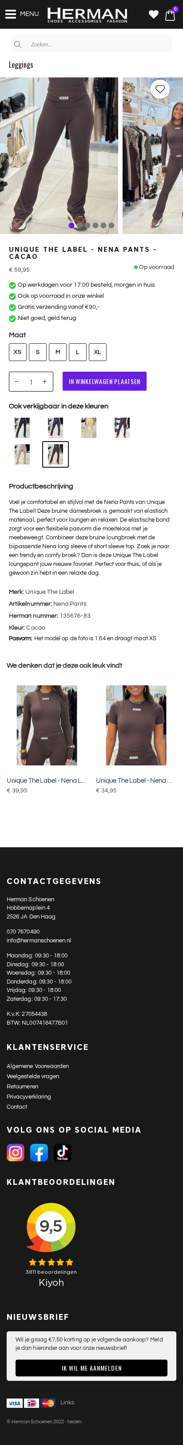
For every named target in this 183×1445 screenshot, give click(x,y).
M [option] (58, 352)
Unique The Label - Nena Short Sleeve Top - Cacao (136, 780)
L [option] (78, 352)
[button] (153, 15)
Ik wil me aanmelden (92, 1367)
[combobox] (91, 43)
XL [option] (97, 352)
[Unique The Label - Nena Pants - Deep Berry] (122, 428)
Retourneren (22, 1087)
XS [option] (17, 352)
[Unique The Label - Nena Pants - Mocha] (22, 454)
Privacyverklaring (29, 1097)
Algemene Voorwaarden (38, 1066)
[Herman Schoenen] (82, 15)
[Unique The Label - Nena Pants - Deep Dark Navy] (55, 428)
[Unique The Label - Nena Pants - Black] (22, 428)
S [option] (38, 352)
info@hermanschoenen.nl (39, 941)
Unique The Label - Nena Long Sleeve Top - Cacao (47, 780)
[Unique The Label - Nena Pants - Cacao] (55, 454)
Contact (17, 1107)
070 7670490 (23, 932)
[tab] (72, 225)
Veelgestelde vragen (33, 1076)
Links (67, 1402)
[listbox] (60, 352)
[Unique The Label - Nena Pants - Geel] (89, 428)
